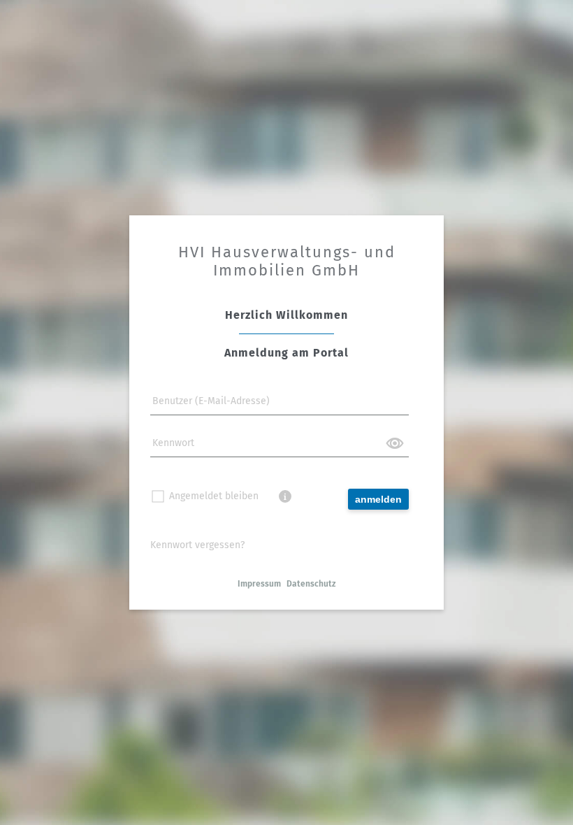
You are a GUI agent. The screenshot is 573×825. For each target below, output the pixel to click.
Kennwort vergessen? (197, 545)
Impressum (259, 584)
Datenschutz (310, 584)
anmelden (378, 499)
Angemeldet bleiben (216, 496)
